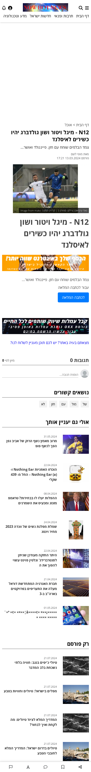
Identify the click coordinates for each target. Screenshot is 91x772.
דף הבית (82, 15)
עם (63, 404)
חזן (53, 404)
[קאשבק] (45, 264)
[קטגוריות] (87, 8)
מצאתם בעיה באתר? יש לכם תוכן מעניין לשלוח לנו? (48, 342)
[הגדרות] (10, 8)
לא (43, 404)
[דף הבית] (45, 8)
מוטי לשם (77, 154)
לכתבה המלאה (73, 297)
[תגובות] (45, 767)
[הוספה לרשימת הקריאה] (62, 767)
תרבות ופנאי (63, 15)
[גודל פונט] (28, 767)
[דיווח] (10, 767)
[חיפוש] (81, 8)
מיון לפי (9, 360)
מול (74, 404)
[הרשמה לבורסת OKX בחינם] (45, 327)
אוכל (68, 124)
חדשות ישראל (40, 15)
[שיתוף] (80, 767)
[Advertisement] (45, 69)
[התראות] (4, 8)
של (85, 404)
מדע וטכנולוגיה (15, 15)
